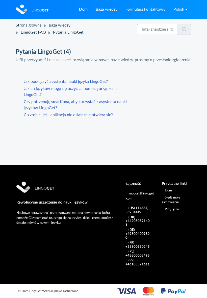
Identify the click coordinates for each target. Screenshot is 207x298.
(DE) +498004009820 (137, 233)
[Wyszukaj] (184, 29)
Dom (83, 9)
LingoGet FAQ (33, 32)
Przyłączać (172, 209)
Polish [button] (178, 9)
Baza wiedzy (106, 9)
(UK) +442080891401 (137, 221)
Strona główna (29, 25)
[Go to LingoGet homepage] (32, 9)
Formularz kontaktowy (145, 9)
